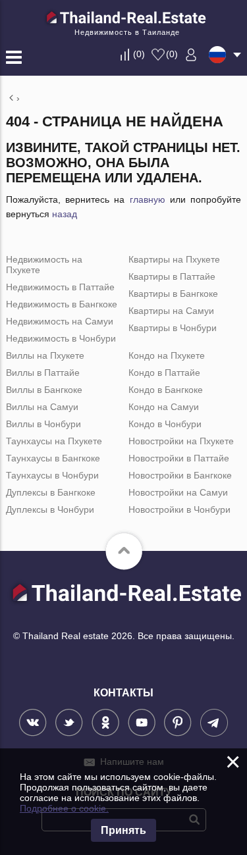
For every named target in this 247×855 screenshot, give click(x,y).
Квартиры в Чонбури (172, 328)
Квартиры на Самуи (171, 310)
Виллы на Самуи (42, 407)
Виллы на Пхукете (45, 355)
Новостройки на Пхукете (181, 441)
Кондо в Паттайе (164, 372)
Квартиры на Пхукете (174, 259)
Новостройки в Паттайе (178, 458)
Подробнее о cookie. (64, 808)
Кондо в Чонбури (165, 424)
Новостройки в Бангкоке (180, 475)
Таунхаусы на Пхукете (54, 441)
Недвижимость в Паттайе (60, 287)
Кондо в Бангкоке (165, 389)
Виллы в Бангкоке (44, 389)
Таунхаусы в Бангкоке (53, 458)
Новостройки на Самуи (178, 492)
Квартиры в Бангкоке (173, 293)
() (139, 54)
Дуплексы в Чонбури (50, 509)
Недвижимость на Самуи (59, 321)
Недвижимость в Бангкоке (61, 304)
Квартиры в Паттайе (171, 276)
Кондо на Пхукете (166, 355)
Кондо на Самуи (163, 407)
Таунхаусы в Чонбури (52, 475)
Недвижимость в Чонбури (61, 338)
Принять (123, 830)
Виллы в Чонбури (43, 424)
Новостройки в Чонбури (179, 509)
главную (147, 199)
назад (64, 214)
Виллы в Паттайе (43, 372)
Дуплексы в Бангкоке (51, 492)
